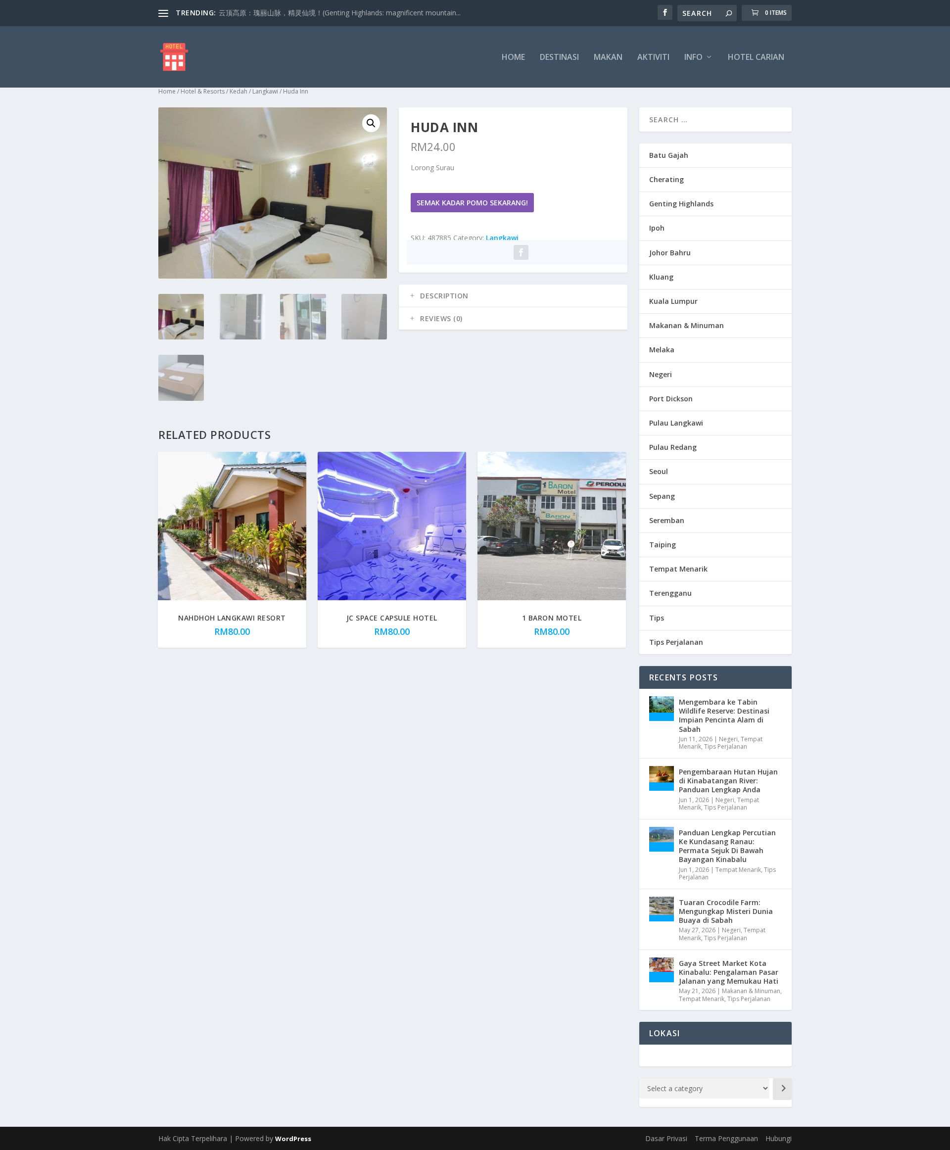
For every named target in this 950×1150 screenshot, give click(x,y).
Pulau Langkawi (676, 423)
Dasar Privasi (666, 1138)
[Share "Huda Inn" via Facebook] (521, 252)
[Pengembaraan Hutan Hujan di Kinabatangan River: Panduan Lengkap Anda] (661, 778)
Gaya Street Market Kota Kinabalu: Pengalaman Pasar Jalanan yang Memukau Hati (728, 972)
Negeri (660, 374)
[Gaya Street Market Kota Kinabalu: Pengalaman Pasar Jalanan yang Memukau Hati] (661, 970)
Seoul (658, 471)
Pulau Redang (673, 447)
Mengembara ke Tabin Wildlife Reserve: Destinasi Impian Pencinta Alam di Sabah (724, 715)
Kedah (238, 91)
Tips (656, 618)
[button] (371, 123)
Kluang (661, 277)
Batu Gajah (668, 155)
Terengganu (670, 593)
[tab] (513, 296)
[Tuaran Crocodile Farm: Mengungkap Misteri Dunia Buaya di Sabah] (661, 909)
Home (513, 57)
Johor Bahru (670, 252)
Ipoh (657, 228)
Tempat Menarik (678, 569)
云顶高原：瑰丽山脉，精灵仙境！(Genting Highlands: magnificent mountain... (340, 12)
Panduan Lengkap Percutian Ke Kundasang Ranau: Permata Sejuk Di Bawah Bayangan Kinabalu (727, 846)
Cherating (666, 179)
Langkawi (265, 91)
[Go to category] (782, 1089)
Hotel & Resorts (203, 91)
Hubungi (778, 1138)
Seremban (666, 520)
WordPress (293, 1138)
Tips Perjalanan (676, 642)
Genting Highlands (681, 203)
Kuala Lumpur (673, 301)
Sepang (662, 496)
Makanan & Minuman (686, 325)
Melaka (661, 349)
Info (693, 57)
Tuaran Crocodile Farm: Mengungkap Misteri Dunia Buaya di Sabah (726, 911)
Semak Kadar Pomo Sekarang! (472, 202)
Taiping (662, 544)
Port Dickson (671, 398)
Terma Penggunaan (726, 1138)
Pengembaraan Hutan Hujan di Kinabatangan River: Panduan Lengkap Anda (728, 780)
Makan (608, 57)
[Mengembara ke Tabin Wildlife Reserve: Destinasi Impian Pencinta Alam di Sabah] (661, 708)
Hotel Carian (756, 57)
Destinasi (559, 57)
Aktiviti (653, 57)
